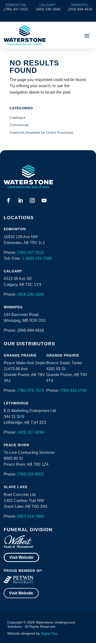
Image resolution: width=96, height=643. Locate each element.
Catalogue (18, 117)
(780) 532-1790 (73, 390)
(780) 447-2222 (30, 252)
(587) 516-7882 (30, 516)
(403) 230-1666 (30, 294)
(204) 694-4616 (30, 330)
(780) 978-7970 (30, 390)
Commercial (19, 125)
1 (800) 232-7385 (37, 258)
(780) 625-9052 (30, 474)
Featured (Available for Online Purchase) (41, 132)
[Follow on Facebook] (9, 200)
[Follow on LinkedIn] (20, 200)
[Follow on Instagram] (32, 200)
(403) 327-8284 (30, 432)
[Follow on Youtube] (44, 200)
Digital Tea (49, 633)
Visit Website (21, 557)
